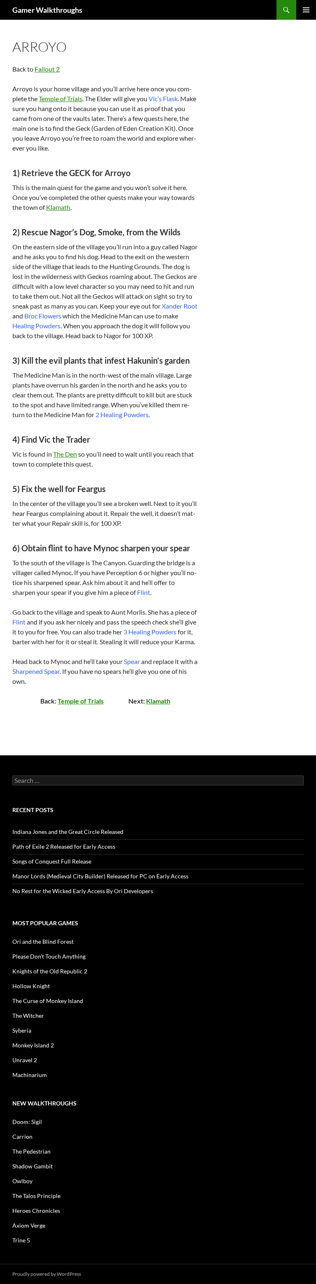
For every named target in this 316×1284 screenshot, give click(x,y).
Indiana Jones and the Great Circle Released (67, 831)
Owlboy (22, 1180)
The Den (65, 454)
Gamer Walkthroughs (47, 9)
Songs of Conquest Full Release (51, 861)
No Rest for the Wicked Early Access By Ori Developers (82, 890)
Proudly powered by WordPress (46, 1274)
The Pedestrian (31, 1151)
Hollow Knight (31, 985)
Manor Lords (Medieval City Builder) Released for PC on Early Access (100, 876)
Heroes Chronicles (36, 1210)
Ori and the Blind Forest (43, 941)
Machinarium (29, 1074)
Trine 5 (21, 1240)
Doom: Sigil (27, 1121)
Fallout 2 (47, 69)
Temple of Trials (60, 98)
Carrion (22, 1136)
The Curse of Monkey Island (47, 1000)
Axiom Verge (28, 1225)
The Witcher (28, 1015)
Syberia (21, 1030)
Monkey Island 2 (33, 1045)
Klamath (58, 207)
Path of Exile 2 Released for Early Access (63, 846)
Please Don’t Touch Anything (49, 956)
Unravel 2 (24, 1059)
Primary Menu (306, 10)
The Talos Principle (36, 1195)
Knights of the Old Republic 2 (49, 971)
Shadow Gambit (32, 1166)
